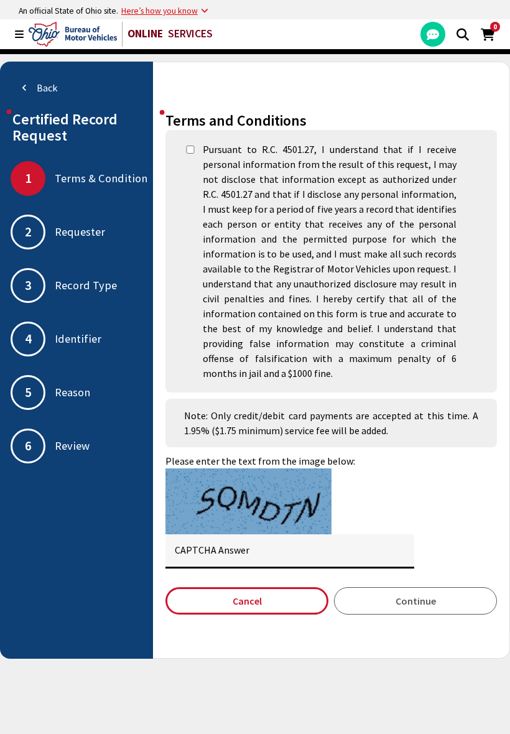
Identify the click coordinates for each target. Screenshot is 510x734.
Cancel (247, 601)
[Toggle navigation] (19, 34)
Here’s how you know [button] (159, 11)
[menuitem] (432, 34)
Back (37, 87)
